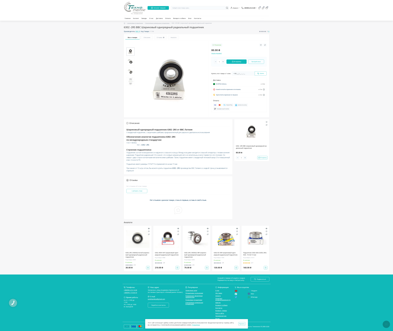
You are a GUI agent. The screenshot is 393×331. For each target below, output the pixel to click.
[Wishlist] (149, 231)
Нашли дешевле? (216, 53)
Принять (242, 324)
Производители (220, 316)
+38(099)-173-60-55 (130, 293)
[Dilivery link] (264, 90)
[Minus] (215, 61)
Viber (252, 294)
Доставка (159, 18)
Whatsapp (254, 297)
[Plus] (223, 61)
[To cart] (148, 267)
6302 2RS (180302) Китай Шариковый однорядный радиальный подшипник (137, 255)
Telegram (254, 291)
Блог (190, 18)
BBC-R (138, 31)
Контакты (197, 18)
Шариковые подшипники (135, 23)
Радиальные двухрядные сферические (194, 296)
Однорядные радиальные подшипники (157, 23)
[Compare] (149, 234)
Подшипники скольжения (194, 293)
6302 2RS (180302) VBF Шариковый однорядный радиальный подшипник (195, 255)
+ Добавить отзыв (136, 191)
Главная (128, 18)
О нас (151, 18)
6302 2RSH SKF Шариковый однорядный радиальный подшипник (167, 254)
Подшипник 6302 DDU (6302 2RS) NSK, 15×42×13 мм (254, 254)
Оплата (168, 18)
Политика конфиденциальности (222, 299)
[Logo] (135, 8)
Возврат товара (221, 311)
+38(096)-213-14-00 (130, 290)
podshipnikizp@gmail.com (156, 299)
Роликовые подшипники (193, 300)
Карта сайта (219, 313)
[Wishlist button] (261, 45)
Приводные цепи (191, 290)
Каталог (136, 18)
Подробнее (196, 325)
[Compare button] (265, 45)
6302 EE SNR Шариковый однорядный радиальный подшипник (226, 254)
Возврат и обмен (179, 18)
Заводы (144, 18)
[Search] (227, 8)
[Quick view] (149, 228)
